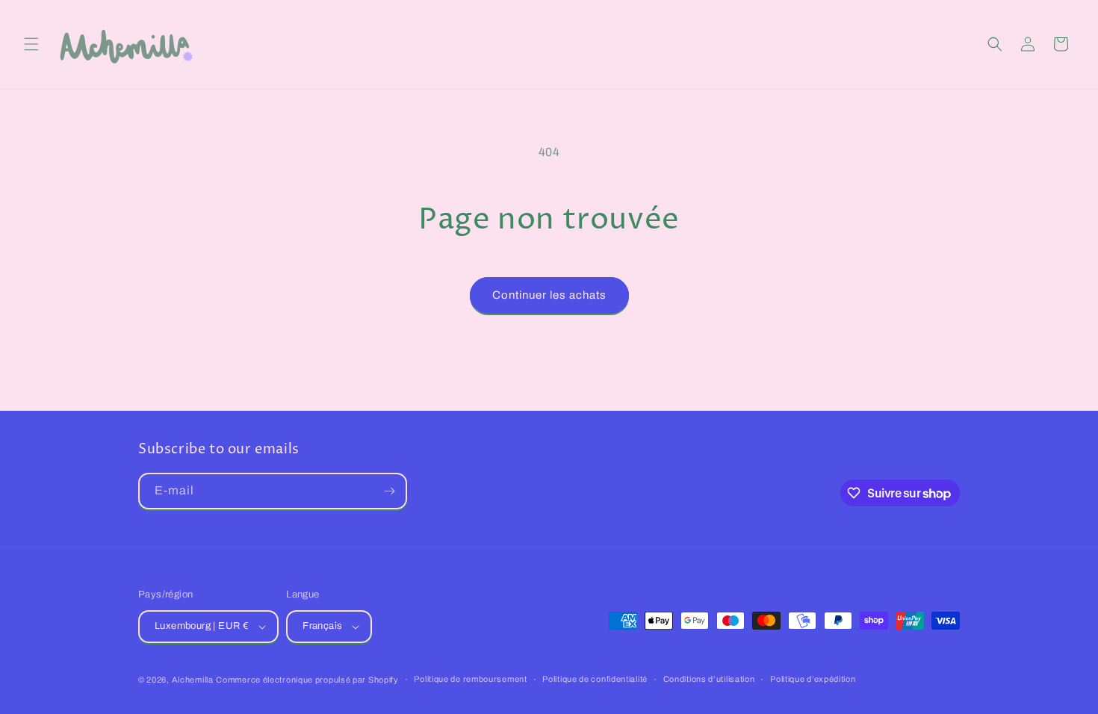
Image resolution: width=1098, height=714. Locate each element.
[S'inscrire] (389, 491)
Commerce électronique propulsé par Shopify (307, 679)
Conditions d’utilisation (709, 678)
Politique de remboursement (470, 678)
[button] (31, 44)
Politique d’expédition (812, 678)
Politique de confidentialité (595, 678)
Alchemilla (193, 679)
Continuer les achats (549, 295)
